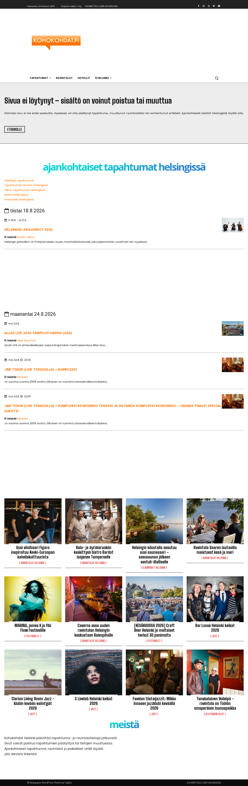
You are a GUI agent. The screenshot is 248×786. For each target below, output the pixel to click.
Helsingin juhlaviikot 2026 (28, 229)
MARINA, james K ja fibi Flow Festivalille (33, 628)
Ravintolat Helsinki (32, 562)
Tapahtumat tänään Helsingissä (26, 185)
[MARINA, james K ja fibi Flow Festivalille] (33, 599)
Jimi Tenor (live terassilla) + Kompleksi (40, 369)
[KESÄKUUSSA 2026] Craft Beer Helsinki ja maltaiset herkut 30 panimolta (154, 630)
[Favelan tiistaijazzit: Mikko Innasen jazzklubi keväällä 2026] (154, 672)
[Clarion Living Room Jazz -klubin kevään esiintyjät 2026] (33, 672)
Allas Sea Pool (26, 340)
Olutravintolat (214, 714)
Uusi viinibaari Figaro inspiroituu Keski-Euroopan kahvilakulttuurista (33, 552)
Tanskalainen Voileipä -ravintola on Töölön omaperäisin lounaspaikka (215, 703)
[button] (216, 78)
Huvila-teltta (25, 237)
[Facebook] (199, 6)
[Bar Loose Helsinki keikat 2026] (215, 599)
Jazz (214, 636)
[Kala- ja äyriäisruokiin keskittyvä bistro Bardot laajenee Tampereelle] (93, 521)
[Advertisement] (153, 42)
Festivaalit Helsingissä (19, 199)
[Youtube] (219, 6)
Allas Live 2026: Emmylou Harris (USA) (38, 333)
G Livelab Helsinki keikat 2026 (94, 701)
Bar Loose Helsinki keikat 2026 (215, 628)
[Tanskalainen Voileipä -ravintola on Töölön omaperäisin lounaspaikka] (215, 672)
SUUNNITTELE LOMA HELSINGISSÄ (204, 782)
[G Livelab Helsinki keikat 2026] (93, 672)
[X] (209, 6)
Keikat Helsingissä (16, 195)
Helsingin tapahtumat (19, 180)
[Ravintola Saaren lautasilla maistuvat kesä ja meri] (215, 521)
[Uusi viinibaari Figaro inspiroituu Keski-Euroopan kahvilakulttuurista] (33, 521)
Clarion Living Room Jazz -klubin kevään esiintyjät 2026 (33, 703)
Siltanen (22, 377)
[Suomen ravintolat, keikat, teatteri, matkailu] (56, 43)
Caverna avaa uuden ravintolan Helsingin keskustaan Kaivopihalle (93, 630)
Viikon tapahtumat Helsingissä (24, 190)
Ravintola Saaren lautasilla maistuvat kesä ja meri (215, 550)
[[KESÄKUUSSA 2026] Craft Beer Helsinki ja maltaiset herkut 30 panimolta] (154, 599)
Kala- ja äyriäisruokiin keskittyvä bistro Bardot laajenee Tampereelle (93, 552)
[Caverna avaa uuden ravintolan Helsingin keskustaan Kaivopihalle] (93, 599)
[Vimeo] (214, 6)
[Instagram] (204, 6)
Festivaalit (32, 636)
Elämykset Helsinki (153, 567)
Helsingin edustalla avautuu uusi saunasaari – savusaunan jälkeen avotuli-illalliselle (154, 554)
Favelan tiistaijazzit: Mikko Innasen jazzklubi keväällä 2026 (154, 703)
